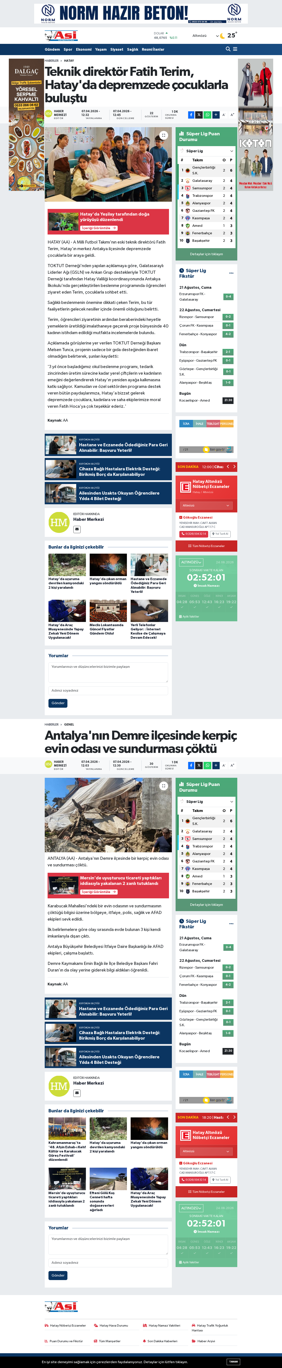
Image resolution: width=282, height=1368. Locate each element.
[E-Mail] (77, 529)
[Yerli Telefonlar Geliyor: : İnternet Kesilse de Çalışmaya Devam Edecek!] (149, 610)
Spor (68, 49)
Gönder (58, 703)
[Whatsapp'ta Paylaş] (207, 115)
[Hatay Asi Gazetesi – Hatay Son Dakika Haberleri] (61, 35)
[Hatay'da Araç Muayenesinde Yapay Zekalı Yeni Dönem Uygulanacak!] (67, 610)
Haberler (52, 60)
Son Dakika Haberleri (162, 1341)
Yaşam (101, 49)
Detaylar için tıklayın (206, 254)
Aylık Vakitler (191, 616)
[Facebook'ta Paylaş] (191, 115)
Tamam (233, 1362)
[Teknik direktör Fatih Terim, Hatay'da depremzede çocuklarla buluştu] (108, 164)
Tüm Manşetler (110, 1341)
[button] (228, 467)
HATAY (69, 60)
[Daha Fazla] (216, 115)
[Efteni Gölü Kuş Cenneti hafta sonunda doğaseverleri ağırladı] (108, 1179)
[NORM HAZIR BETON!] (141, 13)
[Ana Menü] (234, 49)
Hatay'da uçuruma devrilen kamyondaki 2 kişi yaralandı (66, 583)
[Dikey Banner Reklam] (255, 125)
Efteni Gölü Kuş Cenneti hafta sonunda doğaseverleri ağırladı (102, 1201)
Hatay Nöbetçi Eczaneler (68, 1325)
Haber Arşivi (206, 1341)
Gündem (52, 49)
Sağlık (132, 49)
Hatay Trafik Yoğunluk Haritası (210, 1328)
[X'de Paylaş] (199, 115)
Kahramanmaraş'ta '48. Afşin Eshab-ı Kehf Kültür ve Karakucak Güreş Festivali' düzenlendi (67, 1151)
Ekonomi (83, 49)
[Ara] (228, 49)
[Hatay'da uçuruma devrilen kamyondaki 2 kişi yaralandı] (67, 565)
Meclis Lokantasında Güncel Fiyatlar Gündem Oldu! (106, 629)
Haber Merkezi (88, 519)
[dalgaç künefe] (26, 125)
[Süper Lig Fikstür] (231, 273)
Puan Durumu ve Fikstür (66, 1341)
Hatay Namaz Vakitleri (164, 1325)
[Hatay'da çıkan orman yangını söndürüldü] (108, 565)
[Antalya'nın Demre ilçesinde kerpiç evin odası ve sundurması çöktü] (108, 815)
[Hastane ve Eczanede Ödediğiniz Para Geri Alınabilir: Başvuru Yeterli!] (149, 565)
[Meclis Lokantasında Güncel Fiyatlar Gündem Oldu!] (108, 610)
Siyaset (116, 49)
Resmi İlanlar (153, 49)
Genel (69, 724)
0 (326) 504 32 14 (196, 534)
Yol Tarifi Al (221, 534)
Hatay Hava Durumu (114, 1325)
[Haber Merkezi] (59, 522)
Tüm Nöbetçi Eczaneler (208, 546)
